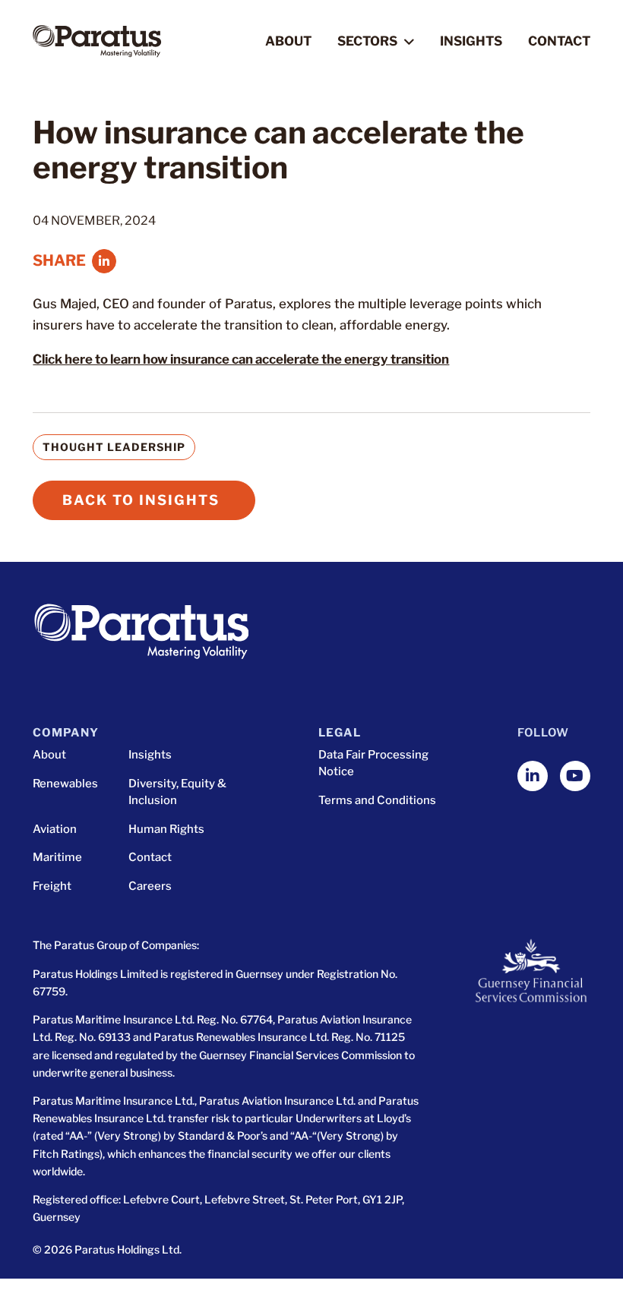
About (288, 41)
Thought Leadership (114, 446)
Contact (559, 41)
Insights (471, 41)
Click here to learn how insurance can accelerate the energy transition (241, 359)
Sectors (367, 41)
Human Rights (166, 829)
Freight (52, 886)
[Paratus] (97, 42)
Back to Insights (141, 500)
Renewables (65, 783)
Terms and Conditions (377, 800)
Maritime (57, 857)
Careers (150, 886)
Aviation (55, 829)
